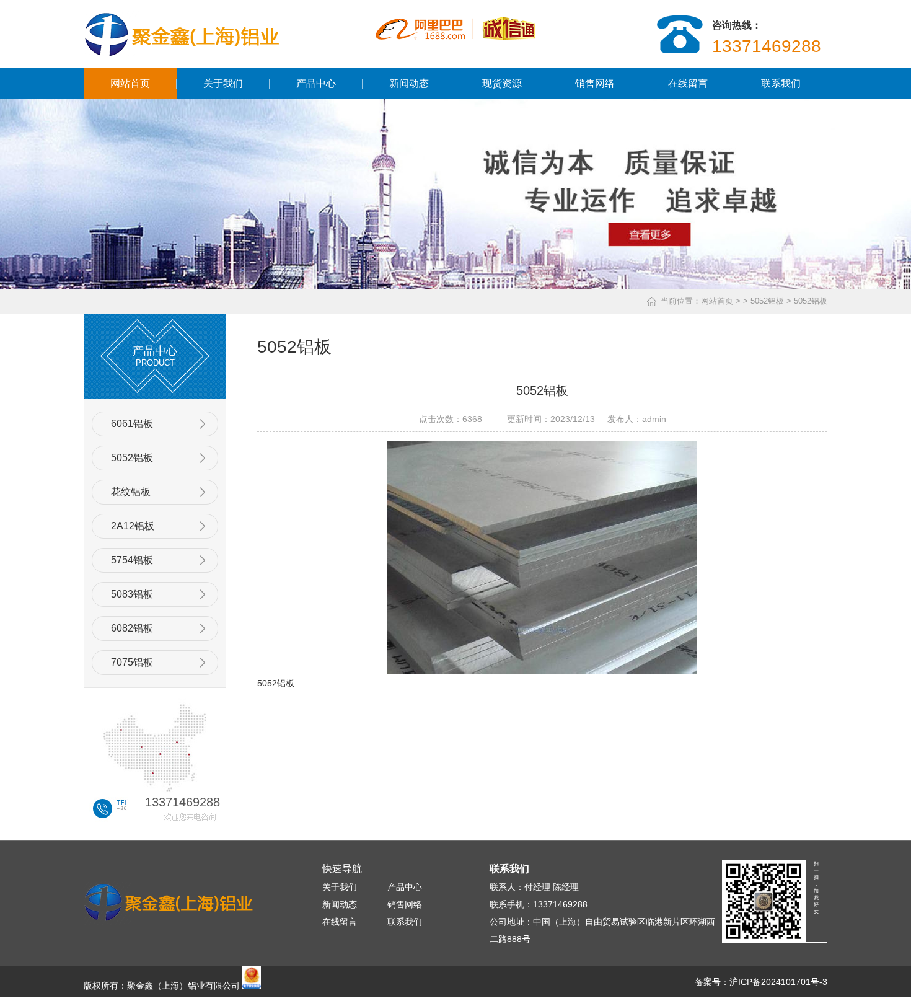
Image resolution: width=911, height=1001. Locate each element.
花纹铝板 (131, 492)
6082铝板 (132, 628)
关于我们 (223, 83)
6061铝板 (132, 423)
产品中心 (316, 83)
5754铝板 (132, 560)
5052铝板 (132, 457)
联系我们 (781, 83)
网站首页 (130, 83)
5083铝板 (132, 594)
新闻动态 (409, 83)
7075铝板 (132, 662)
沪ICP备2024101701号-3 (778, 982)
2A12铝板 (132, 526)
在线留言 (688, 83)
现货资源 (502, 83)
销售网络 (595, 83)
